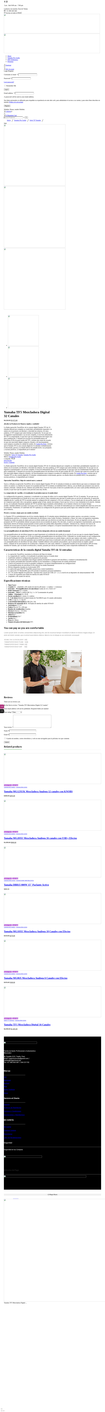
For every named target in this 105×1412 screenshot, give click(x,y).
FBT (5, 1077)
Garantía (7, 1105)
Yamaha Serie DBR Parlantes (25, 880)
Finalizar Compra (10, 1130)
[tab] (52, 461)
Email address (9, 93)
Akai (5, 1086)
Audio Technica (9, 1089)
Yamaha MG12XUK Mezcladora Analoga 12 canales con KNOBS (38, 791)
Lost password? (9, 82)
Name (6, 731)
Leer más (15, 785)
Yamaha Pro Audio (13, 58)
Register (7, 106)
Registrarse (8, 1134)
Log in (6, 89)
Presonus (10, 61)
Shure (9, 56)
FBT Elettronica (12, 60)
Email (6, 734)
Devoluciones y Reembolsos (14, 1115)
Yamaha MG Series (9, 787)
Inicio (9, 120)
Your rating (8, 712)
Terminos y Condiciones (12, 1111)
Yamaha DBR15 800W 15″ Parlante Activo (26, 884)
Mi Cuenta (7, 1127)
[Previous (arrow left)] (1, 1410)
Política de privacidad (16, 102)
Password (7, 78)
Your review (8, 727)
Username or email (11, 74)
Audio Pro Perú (41, 444)
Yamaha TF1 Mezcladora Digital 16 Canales (27, 1024)
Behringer (7, 1080)
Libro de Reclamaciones (12, 1138)
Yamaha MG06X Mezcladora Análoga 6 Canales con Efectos (35, 978)
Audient (6, 1083)
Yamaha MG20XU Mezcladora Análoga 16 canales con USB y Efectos (40, 838)
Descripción (8, 460)
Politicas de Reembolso (12, 1108)
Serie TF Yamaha (35, 120)
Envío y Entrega (9, 462)
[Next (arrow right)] (4, 1410)
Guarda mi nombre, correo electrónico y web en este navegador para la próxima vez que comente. (38, 738)
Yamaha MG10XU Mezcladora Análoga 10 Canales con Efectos (37, 931)
